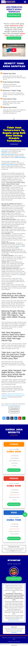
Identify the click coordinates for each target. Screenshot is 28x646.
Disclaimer (19, 637)
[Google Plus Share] (12, 418)
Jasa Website (16, 641)
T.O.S (24, 637)
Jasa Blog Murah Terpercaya (11, 405)
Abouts (9, 637)
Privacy (14, 637)
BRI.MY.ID (5, 637)
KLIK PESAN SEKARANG (15, 619)
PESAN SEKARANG (14, 470)
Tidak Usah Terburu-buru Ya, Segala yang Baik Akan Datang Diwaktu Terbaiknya (13, 395)
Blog (14, 639)
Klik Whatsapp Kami (14, 15)
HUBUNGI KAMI (14, 579)
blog (20, 246)
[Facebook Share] (8, 418)
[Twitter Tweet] (4, 418)
